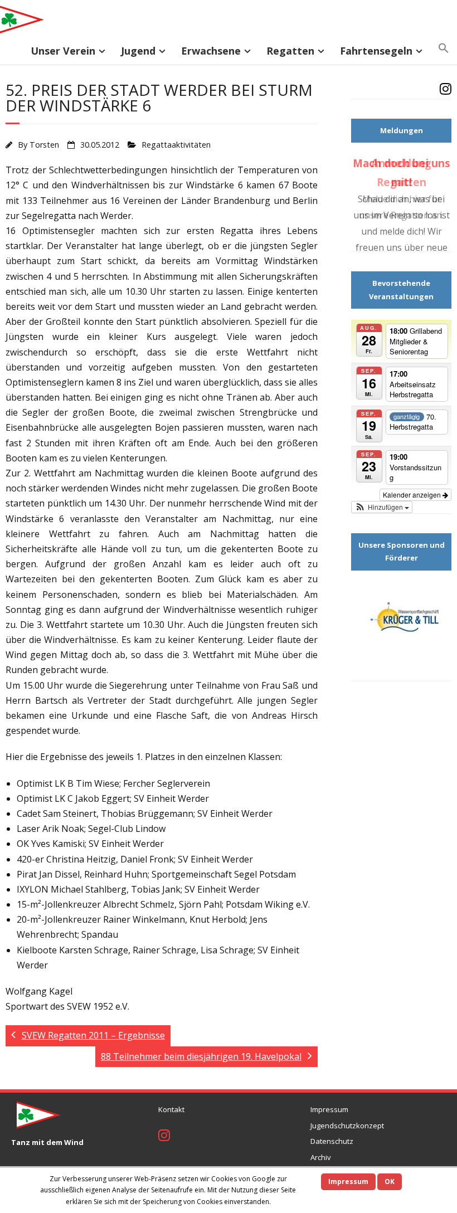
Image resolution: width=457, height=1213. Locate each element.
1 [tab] (376, 690)
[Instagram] (445, 90)
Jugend (138, 50)
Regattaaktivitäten (176, 144)
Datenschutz (331, 1141)
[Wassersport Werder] (401, 640)
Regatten (290, 50)
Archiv (320, 1157)
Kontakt (171, 1109)
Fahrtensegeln (376, 50)
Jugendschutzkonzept (347, 1126)
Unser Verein (63, 50)
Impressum (329, 1109)
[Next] (435, 212)
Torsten (44, 144)
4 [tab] (414, 690)
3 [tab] (401, 690)
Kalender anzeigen (413, 514)
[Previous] (367, 212)
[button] (443, 48)
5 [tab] (427, 690)
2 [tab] (389, 690)
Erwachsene (211, 50)
